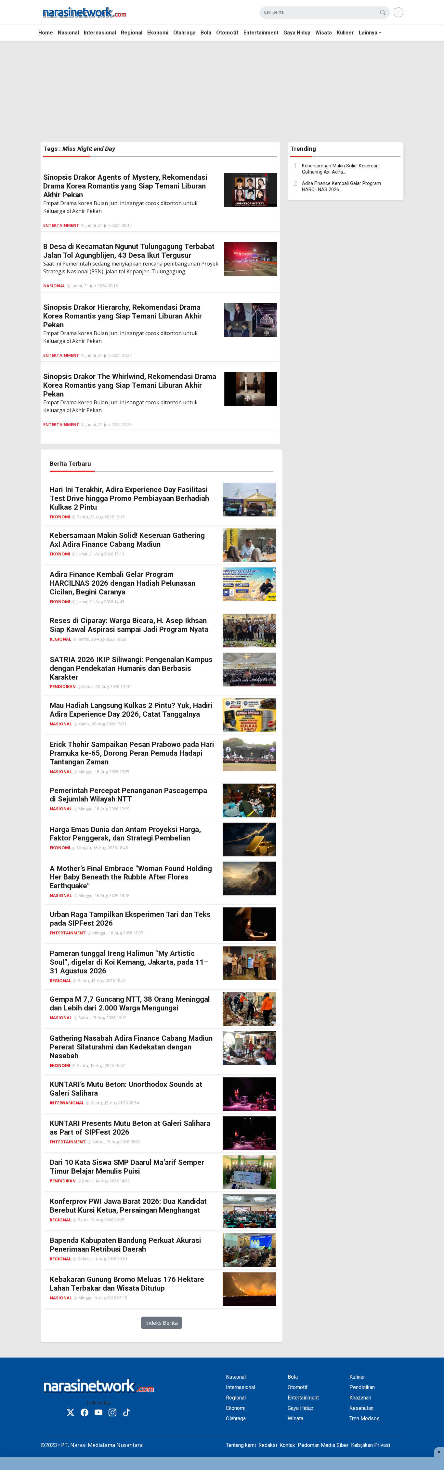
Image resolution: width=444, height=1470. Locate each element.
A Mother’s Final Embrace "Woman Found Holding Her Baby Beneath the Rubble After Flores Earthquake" (131, 877)
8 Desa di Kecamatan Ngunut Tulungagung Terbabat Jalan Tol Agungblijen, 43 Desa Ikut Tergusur (129, 250)
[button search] (383, 13)
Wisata (323, 33)
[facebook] (84, 1413)
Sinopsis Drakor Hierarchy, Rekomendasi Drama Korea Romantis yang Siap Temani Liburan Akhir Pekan (122, 316)
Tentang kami (241, 1445)
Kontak (287, 1445)
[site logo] (84, 11)
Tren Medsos (364, 1418)
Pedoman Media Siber (323, 1445)
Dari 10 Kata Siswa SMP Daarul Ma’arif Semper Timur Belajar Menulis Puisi (127, 1166)
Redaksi (267, 1445)
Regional (131, 33)
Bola (206, 33)
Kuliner (345, 33)
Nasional (68, 33)
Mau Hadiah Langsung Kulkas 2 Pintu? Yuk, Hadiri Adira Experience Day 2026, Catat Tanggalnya (131, 709)
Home (45, 33)
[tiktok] (126, 1413)
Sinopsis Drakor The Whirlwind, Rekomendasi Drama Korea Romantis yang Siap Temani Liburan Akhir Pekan (129, 385)
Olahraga (184, 33)
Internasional (100, 33)
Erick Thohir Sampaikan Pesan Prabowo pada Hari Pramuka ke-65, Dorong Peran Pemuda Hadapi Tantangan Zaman (132, 753)
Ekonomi (157, 33)
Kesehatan (361, 1408)
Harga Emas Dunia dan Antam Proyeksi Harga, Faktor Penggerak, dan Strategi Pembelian (125, 833)
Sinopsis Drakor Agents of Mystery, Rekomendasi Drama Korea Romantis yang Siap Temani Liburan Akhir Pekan (125, 186)
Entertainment (261, 33)
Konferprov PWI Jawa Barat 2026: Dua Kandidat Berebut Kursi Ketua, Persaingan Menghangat (128, 1205)
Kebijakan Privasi (370, 1445)
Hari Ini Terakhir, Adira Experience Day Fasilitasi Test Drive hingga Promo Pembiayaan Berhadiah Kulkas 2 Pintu (129, 498)
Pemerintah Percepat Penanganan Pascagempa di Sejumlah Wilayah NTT (128, 794)
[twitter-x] (70, 1413)
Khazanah (360, 1398)
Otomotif (227, 33)
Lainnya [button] (368, 33)
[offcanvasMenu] (398, 12)
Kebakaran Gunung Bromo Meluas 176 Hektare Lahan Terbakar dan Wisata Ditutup (127, 1283)
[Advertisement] (195, 91)
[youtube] (98, 1413)
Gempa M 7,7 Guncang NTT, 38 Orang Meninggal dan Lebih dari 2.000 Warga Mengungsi (130, 1003)
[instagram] (112, 1413)
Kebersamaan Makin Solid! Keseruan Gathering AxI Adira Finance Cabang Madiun (127, 539)
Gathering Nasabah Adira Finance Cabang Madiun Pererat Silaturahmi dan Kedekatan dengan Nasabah (131, 1047)
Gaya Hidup (296, 33)
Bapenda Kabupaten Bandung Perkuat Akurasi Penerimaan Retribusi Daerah (125, 1244)
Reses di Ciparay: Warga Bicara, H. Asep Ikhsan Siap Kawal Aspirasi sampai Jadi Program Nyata (129, 624)
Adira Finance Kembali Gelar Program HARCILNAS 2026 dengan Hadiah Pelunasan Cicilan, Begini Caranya (122, 583)
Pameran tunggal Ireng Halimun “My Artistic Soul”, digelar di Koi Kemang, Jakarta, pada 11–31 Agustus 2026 (129, 962)
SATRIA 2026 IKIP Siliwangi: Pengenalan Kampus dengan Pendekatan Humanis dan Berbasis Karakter (131, 668)
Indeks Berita (161, 1322)
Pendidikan (63, 686)
